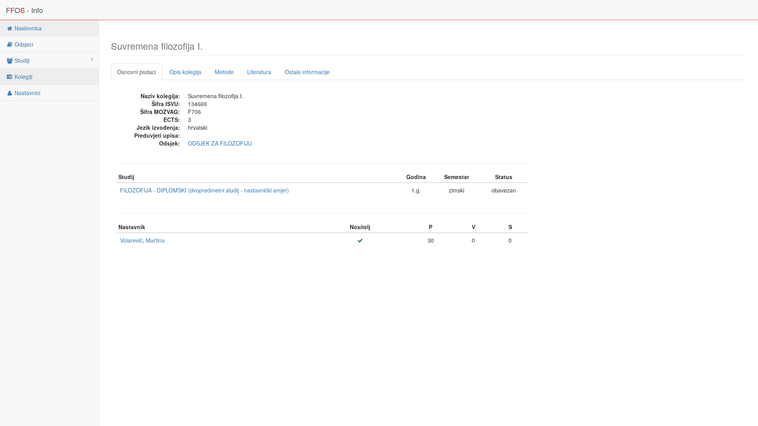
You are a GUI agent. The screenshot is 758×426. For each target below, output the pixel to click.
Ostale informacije (307, 72)
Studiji (21, 60)
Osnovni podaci (136, 72)
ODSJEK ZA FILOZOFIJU (220, 143)
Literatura (259, 72)
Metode (224, 72)
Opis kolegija (185, 72)
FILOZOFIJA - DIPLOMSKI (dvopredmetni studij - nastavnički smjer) (204, 190)
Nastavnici (26, 93)
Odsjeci (23, 44)
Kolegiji (22, 76)
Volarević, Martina (142, 240)
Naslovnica (27, 28)
